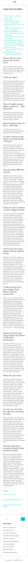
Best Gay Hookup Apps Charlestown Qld (12, 499)
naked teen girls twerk (8, 530)
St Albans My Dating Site (9, 494)
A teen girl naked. (9, 19)
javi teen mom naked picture (9, 533)
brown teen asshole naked (9, 527)
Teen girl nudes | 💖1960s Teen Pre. (13, 31)
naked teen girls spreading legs (10, 541)
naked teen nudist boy (8, 549)
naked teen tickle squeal (9, 538)
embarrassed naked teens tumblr (11, 535)
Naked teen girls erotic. (10, 47)
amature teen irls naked (8, 547)
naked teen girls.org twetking (10, 552)
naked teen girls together (9, 544)
